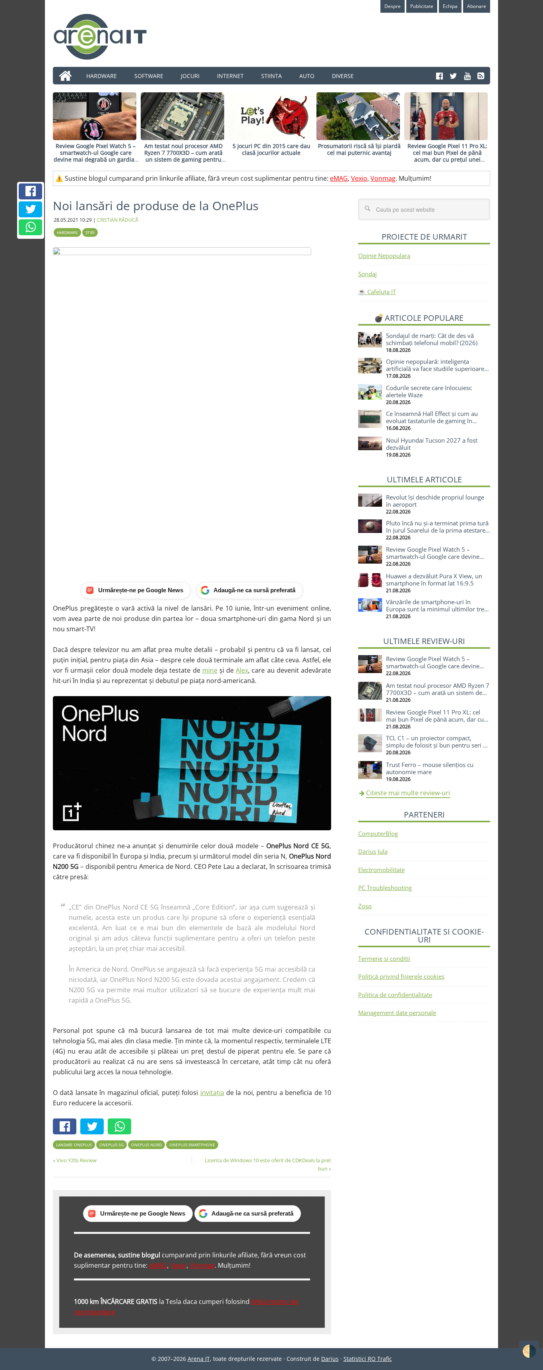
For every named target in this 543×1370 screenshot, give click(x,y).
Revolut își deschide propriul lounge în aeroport (435, 500)
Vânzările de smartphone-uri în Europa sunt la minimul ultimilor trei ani (436, 609)
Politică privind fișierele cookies (401, 976)
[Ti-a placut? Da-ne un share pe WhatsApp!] (31, 227)
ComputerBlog (378, 833)
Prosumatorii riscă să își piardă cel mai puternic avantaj (359, 149)
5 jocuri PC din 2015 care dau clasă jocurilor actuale (271, 149)
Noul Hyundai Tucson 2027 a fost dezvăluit (431, 443)
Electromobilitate (381, 870)
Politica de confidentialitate (395, 995)
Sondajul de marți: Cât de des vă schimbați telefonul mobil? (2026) (431, 339)
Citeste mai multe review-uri (408, 792)
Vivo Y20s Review (76, 1160)
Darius (330, 1358)
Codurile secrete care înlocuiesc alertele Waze (429, 391)
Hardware (67, 232)
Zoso (365, 906)
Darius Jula (373, 851)
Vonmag (383, 178)
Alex (242, 670)
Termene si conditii (384, 958)
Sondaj (367, 274)
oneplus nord (146, 1145)
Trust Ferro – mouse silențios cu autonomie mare (429, 768)
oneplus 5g (111, 1145)
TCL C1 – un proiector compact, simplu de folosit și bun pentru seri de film (438, 745)
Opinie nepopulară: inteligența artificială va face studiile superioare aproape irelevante (435, 368)
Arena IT (106, 36)
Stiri (90, 232)
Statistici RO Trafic (367, 1358)
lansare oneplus (74, 1145)
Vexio (359, 178)
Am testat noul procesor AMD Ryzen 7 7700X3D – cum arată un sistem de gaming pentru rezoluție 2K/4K (183, 156)
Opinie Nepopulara (384, 256)
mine (209, 670)
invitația (212, 1092)
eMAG (339, 178)
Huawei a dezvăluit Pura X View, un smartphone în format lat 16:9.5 (434, 579)
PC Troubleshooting (385, 888)
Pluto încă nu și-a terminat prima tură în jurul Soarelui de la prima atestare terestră (437, 530)
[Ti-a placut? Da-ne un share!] (31, 191)
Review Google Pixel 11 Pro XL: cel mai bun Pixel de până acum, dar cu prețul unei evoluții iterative (447, 156)
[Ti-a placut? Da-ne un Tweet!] (31, 209)
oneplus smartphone (192, 1145)
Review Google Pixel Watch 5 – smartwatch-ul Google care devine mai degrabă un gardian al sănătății (96, 156)
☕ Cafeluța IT (377, 292)
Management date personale (397, 1013)
